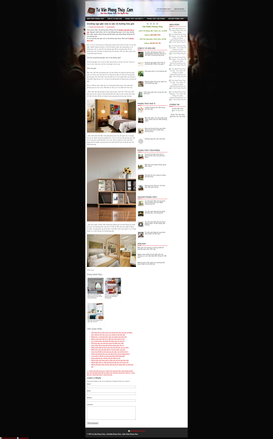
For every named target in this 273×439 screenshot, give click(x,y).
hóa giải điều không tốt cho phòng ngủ (101, 373)
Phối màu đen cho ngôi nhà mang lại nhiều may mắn (107, 343)
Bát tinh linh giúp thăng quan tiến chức (155, 165)
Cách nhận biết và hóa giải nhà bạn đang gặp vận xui (107, 345)
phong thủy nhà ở (97, 375)
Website (89, 397)
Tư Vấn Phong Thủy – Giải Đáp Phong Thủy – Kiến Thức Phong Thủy (115, 434)
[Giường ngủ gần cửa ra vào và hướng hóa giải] (111, 116)
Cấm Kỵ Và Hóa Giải (114, 19)
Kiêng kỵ (128, 373)
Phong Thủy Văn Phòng (156, 19)
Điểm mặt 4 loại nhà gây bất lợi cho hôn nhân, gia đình (108, 349)
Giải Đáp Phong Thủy (176, 19)
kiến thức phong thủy (119, 373)
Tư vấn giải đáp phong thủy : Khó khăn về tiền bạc (155, 233)
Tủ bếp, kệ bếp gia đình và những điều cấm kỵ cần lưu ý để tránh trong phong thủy (155, 53)
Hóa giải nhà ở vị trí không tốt (156, 71)
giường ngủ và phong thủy (113, 371)
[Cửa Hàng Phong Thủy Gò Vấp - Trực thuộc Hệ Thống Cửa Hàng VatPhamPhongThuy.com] (177, 86)
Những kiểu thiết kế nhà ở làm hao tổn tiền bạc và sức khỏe (110, 347)
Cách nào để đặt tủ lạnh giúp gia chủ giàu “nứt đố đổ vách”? (109, 352)
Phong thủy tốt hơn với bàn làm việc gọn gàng (155, 186)
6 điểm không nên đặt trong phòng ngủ (155, 108)
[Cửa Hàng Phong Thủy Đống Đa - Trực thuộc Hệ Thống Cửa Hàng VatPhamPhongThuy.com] (177, 97)
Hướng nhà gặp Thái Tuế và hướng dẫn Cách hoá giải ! (155, 63)
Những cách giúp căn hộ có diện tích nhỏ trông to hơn (108, 339)
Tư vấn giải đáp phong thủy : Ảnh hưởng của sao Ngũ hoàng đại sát (155, 202)
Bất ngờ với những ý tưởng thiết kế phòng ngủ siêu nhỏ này (151, 248)
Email (89, 391)
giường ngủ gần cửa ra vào (97, 371)
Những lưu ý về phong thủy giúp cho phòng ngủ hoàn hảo (109, 337)
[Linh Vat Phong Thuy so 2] (177, 116)
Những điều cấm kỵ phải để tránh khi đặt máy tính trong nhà (109, 362)
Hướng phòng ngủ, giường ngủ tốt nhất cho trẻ (105, 358)
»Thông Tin (174, 105)
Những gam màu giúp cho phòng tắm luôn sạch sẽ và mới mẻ (151, 263)
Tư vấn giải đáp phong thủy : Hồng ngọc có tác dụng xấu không (155, 223)
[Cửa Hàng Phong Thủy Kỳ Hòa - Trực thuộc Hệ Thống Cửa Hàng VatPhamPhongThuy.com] (177, 74)
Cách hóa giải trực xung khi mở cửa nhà (155, 92)
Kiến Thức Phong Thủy (95, 19)
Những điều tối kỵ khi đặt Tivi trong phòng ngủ (155, 82)
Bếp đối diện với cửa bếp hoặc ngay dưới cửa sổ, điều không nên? (156, 119)
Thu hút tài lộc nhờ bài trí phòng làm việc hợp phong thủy (155, 155)
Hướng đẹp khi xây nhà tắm (155, 139)
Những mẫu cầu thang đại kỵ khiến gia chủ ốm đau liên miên (110, 360)
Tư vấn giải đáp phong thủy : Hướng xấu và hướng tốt (155, 212)
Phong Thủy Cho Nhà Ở (134, 19)
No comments (111, 27)
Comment (90, 404)
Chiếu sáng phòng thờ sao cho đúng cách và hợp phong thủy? (110, 354)
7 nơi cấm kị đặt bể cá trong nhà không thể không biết (108, 356)
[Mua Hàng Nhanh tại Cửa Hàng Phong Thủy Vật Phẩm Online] (177, 32)
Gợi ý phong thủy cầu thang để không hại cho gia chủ (107, 341)
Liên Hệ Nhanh (179, 9)
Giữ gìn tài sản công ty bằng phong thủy (155, 175)
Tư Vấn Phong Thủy (164, 9)
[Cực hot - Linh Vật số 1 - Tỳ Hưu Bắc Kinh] (177, 110)
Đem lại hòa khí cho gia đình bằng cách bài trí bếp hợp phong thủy (155, 129)
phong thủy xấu (107, 375)
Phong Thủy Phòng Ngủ (97, 27)
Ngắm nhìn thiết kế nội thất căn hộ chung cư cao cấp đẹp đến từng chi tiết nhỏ (152, 255)
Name (89, 384)
